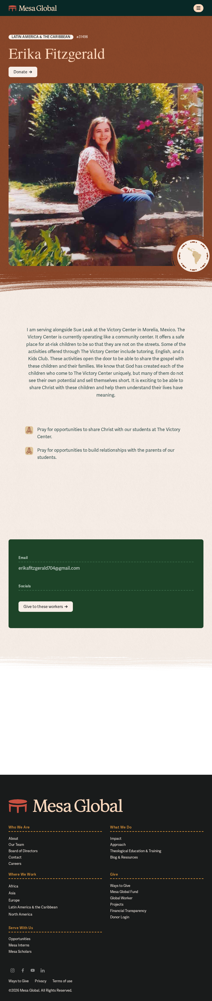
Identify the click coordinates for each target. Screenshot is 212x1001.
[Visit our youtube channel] (33, 970)
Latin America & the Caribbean (33, 907)
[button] (199, 8)
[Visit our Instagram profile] (13, 970)
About (13, 838)
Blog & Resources (124, 857)
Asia (12, 893)
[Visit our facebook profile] (22, 970)
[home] (33, 8)
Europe (14, 900)
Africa (13, 886)
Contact (15, 857)
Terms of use (62, 981)
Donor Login (119, 917)
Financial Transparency (128, 910)
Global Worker (121, 898)
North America (20, 914)
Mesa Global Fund (124, 891)
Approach (118, 844)
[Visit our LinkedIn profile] (43, 970)
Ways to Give (120, 885)
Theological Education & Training (135, 851)
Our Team (16, 844)
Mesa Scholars (20, 951)
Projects (116, 904)
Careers (15, 863)
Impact (115, 838)
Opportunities (19, 939)
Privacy (40, 981)
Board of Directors (23, 851)
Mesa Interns (19, 945)
